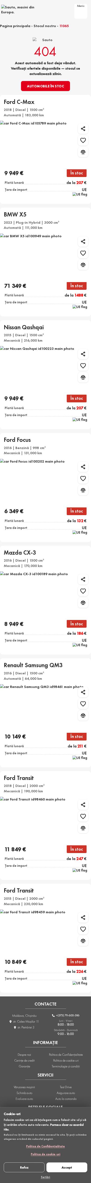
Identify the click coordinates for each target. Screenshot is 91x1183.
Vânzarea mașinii (24, 1087)
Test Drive (66, 1087)
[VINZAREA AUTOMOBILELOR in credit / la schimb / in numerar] (23, 9)
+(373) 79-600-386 (67, 1015)
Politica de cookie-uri (45, 1154)
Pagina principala (15, 25)
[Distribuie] (83, 129)
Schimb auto (24, 1093)
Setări (45, 1177)
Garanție (24, 1066)
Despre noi (24, 1054)
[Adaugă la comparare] (83, 152)
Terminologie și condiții (66, 1066)
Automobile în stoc (45, 86)
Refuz (24, 1167)
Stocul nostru (45, 25)
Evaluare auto (24, 1099)
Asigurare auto (66, 1093)
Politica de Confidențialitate (45, 1146)
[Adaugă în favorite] (83, 140)
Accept (67, 1167)
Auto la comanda (66, 1099)
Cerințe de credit (24, 1060)
